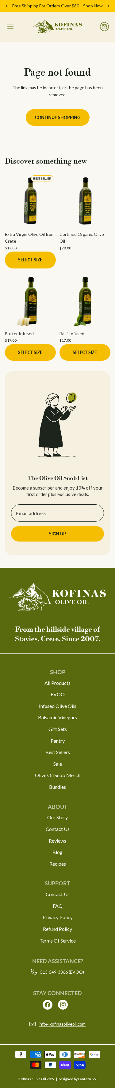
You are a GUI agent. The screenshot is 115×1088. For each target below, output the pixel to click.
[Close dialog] (108, 511)
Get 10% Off (30, 564)
